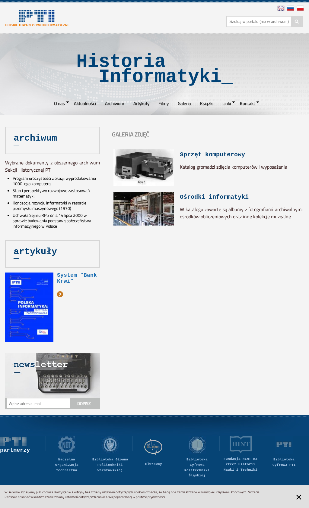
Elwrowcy (153, 464)
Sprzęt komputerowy (212, 154)
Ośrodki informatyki (214, 197)
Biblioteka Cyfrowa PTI (284, 462)
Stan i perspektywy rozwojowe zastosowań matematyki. (51, 193)
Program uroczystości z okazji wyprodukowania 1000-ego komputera (54, 181)
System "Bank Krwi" (77, 278)
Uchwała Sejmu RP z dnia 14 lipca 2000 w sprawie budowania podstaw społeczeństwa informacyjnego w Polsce (52, 220)
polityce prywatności (150, 496)
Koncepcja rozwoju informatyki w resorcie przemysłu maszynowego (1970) (49, 206)
